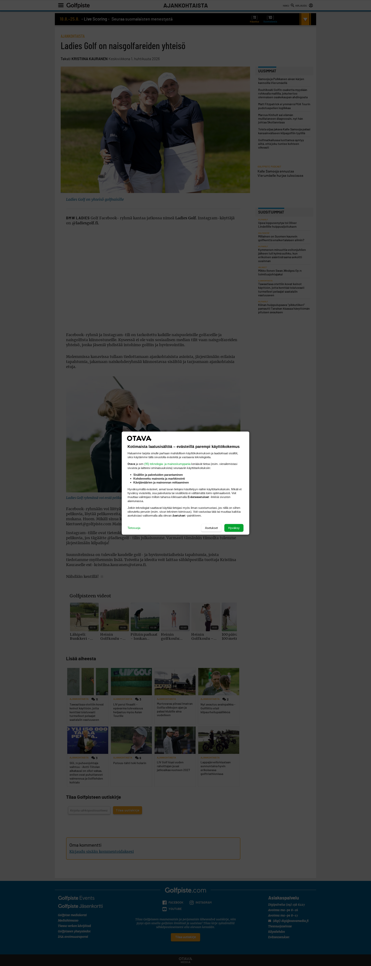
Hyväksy (234, 527)
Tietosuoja (134, 527)
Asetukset (211, 527)
